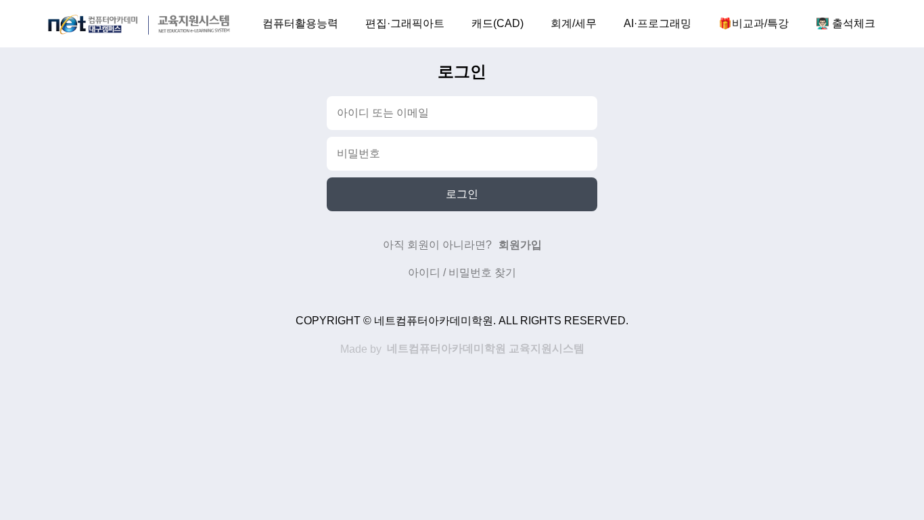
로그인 (462, 194)
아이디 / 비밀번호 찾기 (462, 272)
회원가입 (520, 245)
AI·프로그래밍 (657, 23)
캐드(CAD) (497, 23)
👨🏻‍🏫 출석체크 (845, 23)
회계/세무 (574, 23)
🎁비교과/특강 (753, 23)
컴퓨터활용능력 (300, 23)
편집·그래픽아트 (404, 23)
